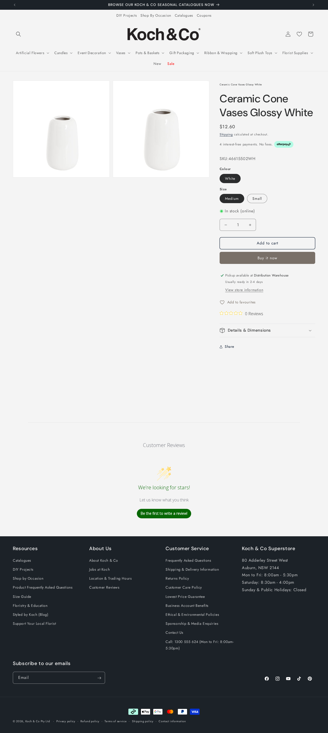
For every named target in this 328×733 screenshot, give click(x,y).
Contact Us (174, 632)
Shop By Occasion (155, 15)
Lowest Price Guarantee (185, 596)
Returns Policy (177, 578)
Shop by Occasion (28, 578)
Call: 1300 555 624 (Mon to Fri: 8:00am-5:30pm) (200, 645)
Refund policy (89, 721)
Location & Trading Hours (110, 578)
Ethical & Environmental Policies (192, 614)
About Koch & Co (103, 560)
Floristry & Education (30, 605)
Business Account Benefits (187, 605)
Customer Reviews (104, 587)
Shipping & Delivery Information (192, 569)
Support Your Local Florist (34, 623)
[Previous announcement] (14, 5)
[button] (18, 34)
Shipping (226, 134)
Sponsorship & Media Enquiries (192, 623)
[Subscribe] (99, 678)
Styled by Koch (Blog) (30, 614)
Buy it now (267, 258)
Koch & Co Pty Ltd (37, 721)
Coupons (204, 15)
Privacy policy (65, 721)
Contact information (172, 721)
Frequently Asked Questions (188, 560)
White (230, 178)
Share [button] (229, 346)
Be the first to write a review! (164, 513)
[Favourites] (299, 34)
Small (257, 198)
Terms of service (116, 721)
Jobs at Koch (99, 569)
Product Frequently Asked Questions (43, 587)
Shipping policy (142, 721)
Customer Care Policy (184, 587)
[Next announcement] (313, 5)
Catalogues (184, 15)
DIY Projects (126, 15)
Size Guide (22, 596)
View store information (244, 289)
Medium (232, 198)
